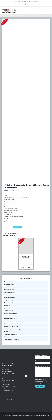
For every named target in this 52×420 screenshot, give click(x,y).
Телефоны (6, 336)
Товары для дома (8, 300)
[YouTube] (11, 399)
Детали (30, 267)
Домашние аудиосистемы (10, 313)
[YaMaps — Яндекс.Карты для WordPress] (26, 376)
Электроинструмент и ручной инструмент (13, 329)
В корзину (17, 227)
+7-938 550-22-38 (6, 377)
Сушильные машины (9, 284)
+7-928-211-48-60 (6, 369)
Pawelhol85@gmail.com (33, 1)
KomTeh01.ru (5, 394)
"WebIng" (47, 417)
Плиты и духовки (8, 289)
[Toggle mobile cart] (46, 9)
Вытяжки (6, 305)
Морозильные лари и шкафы (10, 287)
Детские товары (13, 233)
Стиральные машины (9, 292)
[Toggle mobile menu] (49, 9)
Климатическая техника (9, 297)
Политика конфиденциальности (42, 415)
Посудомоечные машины (10, 294)
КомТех (13, 415)
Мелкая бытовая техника (9, 318)
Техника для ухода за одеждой (10, 339)
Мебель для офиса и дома (10, 315)
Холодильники (7, 281)
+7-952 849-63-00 (6, 384)
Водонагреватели (8, 302)
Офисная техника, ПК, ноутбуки (11, 326)
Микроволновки (8, 321)
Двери (5, 308)
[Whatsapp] (7, 399)
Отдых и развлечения (9, 323)
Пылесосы (6, 331)
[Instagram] (9, 399)
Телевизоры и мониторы (9, 334)
